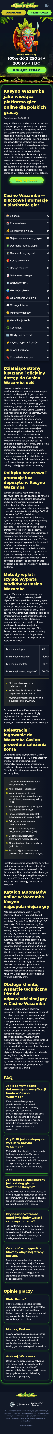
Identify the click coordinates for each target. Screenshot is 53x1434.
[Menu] (47, 5)
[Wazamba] (24, 5)
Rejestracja (39, 12)
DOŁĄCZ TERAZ (26, 70)
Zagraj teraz (26, 180)
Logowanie (13, 12)
